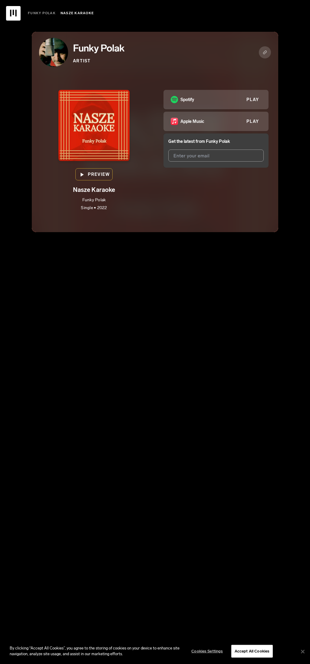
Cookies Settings (207, 651)
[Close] (302, 651)
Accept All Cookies (252, 651)
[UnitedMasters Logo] (13, 13)
